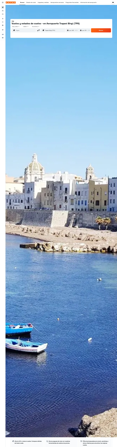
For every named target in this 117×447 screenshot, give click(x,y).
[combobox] (16, 26)
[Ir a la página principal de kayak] (11, 2)
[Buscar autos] (3, 14)
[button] (2, 2)
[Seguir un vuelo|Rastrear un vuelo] (3, 22)
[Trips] (3, 29)
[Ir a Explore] (3, 18)
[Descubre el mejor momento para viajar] (3, 25)
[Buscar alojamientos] (3, 10)
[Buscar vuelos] (3, 7)
